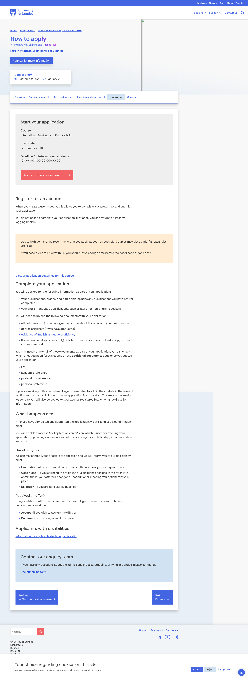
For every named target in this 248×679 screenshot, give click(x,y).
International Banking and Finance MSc (60, 30)
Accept (197, 669)
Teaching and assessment (91, 97)
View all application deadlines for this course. (45, 275)
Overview (20, 97)
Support (213, 12)
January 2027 (56, 79)
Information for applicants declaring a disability (46, 536)
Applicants (202, 3)
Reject (210, 669)
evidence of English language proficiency (48, 334)
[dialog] (124, 666)
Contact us (231, 12)
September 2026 (29, 79)
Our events (157, 630)
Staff (222, 3)
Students (213, 3)
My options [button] (224, 669)
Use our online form (34, 572)
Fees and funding (63, 97)
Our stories (172, 630)
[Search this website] (242, 13)
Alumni (230, 3)
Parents (239, 3)
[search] (40, 631)
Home (13, 30)
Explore (198, 12)
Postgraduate (27, 30)
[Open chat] (241, 672)
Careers (131, 97)
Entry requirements (39, 97)
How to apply (116, 97)
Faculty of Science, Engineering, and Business (36, 50)
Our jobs (143, 630)
